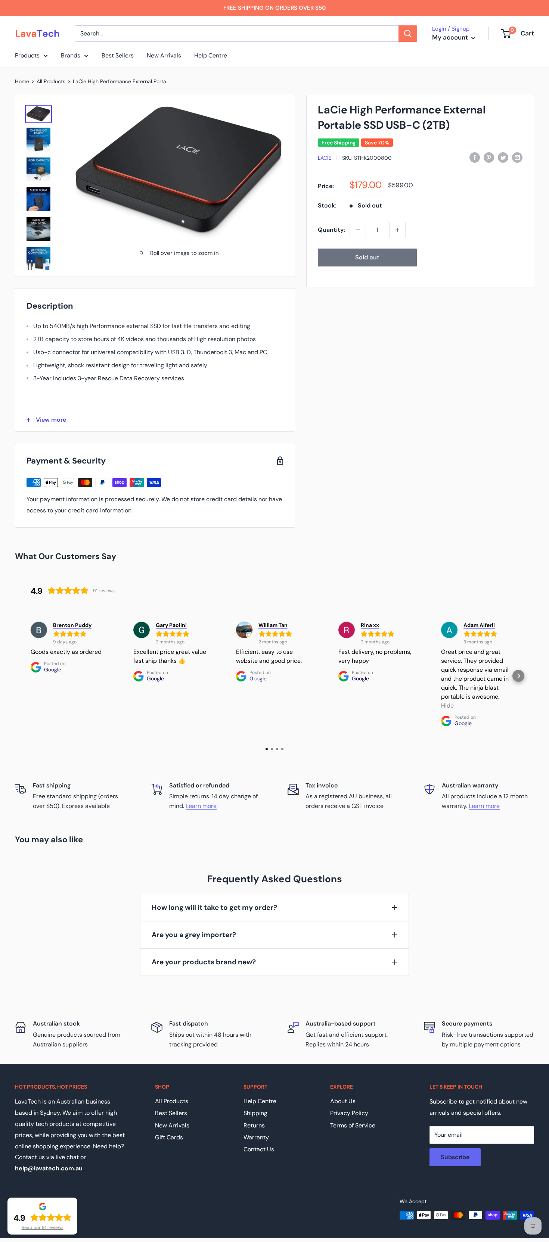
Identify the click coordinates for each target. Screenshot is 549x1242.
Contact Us (259, 1149)
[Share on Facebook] (474, 157)
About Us (343, 1101)
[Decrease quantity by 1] (358, 230)
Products (27, 55)
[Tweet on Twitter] (503, 157)
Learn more (201, 806)
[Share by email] (517, 157)
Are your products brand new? (204, 962)
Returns (254, 1125)
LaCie (324, 158)
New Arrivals (164, 55)
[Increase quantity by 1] (397, 230)
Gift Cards (169, 1137)
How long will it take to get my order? (214, 907)
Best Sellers (118, 55)
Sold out (367, 257)
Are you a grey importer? (194, 934)
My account (450, 37)
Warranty (256, 1137)
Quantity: (331, 230)
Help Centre (210, 55)
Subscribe (455, 1157)
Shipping (255, 1113)
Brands (70, 55)
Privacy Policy (349, 1113)
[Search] (407, 33)
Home (22, 81)
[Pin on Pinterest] (489, 157)
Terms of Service (352, 1125)
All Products (51, 81)
